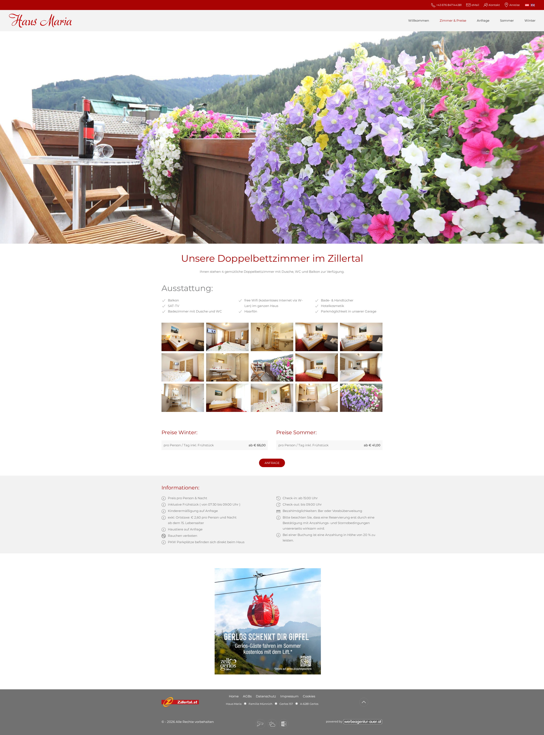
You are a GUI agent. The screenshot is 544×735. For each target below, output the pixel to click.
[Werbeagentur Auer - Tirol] (362, 721)
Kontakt (494, 5)
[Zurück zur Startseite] (40, 20)
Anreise (514, 5)
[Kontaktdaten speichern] (284, 724)
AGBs (247, 696)
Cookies (309, 696)
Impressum (289, 696)
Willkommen (418, 20)
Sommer (507, 20)
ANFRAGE (272, 463)
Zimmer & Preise (453, 20)
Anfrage (483, 20)
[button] (183, 337)
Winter (530, 20)
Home (234, 696)
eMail (475, 5)
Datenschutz (266, 696)
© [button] (163, 722)
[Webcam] (260, 724)
